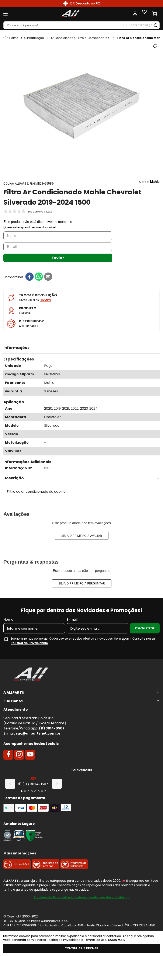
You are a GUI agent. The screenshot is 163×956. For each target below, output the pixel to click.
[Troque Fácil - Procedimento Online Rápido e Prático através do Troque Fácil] (17, 868)
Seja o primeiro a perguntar (81, 583)
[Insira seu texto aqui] (7, 840)
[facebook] (29, 276)
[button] (81, 348)
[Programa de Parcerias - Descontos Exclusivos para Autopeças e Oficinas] (45, 868)
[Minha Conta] (135, 14)
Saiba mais (116, 940)
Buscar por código (140, 25)
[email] (48, 276)
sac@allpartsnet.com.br (38, 733)
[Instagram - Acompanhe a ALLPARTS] (19, 754)
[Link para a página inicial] (11, 37)
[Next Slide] (57, 784)
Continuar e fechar (81, 948)
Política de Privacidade (29, 643)
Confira (45, 300)
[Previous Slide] (10, 784)
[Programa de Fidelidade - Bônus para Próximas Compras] (74, 868)
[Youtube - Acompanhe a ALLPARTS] (30, 754)
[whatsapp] (39, 276)
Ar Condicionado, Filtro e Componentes (80, 38)
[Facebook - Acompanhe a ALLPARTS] (8, 754)
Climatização (34, 38)
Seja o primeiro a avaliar (81, 535)
